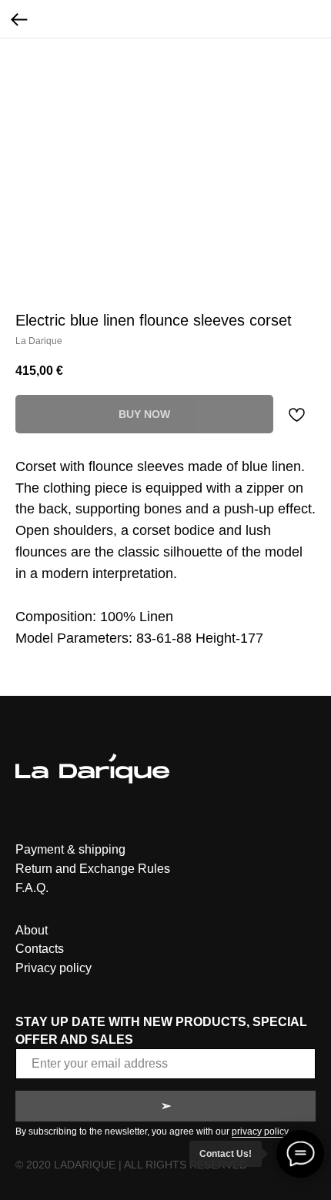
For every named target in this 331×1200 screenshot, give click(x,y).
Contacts (39, 948)
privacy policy (260, 1131)
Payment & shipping (70, 849)
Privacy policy (53, 967)
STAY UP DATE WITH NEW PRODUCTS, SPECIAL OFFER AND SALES (161, 1030)
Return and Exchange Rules (92, 868)
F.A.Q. (31, 887)
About (31, 930)
